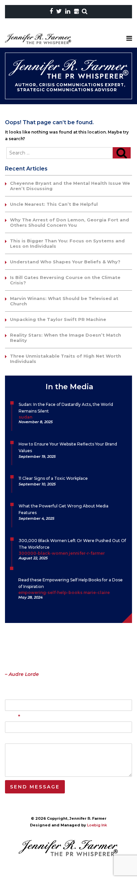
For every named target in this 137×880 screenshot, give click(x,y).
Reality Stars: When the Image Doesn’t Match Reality (65, 337)
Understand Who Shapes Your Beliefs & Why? (65, 261)
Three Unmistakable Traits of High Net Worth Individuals (65, 358)
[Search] (122, 152)
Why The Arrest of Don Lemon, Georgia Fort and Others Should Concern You (69, 222)
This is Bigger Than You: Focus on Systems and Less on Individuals (67, 243)
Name (11, 695)
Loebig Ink (97, 825)
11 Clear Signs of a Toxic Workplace (53, 478)
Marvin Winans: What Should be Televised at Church (64, 301)
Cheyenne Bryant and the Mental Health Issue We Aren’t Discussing (70, 185)
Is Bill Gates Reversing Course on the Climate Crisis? (65, 280)
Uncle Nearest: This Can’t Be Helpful (54, 204)
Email (12, 717)
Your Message (20, 738)
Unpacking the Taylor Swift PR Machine (58, 319)
